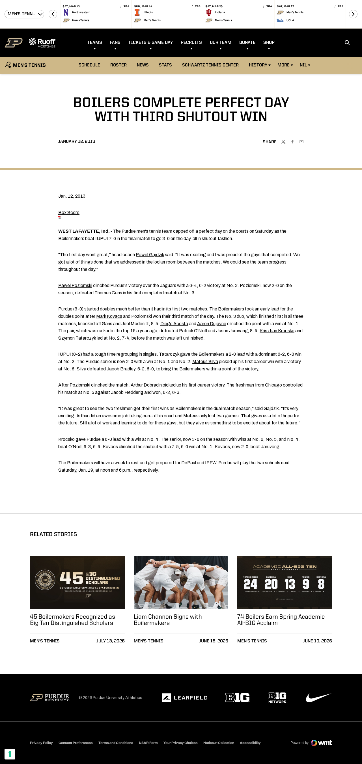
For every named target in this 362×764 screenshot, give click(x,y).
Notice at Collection (218, 743)
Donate (247, 42)
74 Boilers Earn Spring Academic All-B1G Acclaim (281, 620)
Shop (269, 42)
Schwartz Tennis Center (210, 65)
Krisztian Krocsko (277, 330)
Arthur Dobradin (146, 385)
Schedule (89, 65)
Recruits (191, 42)
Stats (165, 65)
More (283, 65)
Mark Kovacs (109, 316)
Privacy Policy (41, 743)
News (143, 65)
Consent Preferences (76, 743)
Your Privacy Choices (180, 743)
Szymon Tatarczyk (77, 338)
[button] (53, 14)
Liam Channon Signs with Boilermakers (168, 620)
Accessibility (250, 743)
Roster (118, 65)
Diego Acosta (174, 323)
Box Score (68, 212)
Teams (94, 42)
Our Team (220, 42)
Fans (115, 42)
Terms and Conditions (115, 743)
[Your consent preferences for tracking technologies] (10, 754)
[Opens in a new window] (184, 697)
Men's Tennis (45, 641)
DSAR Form (148, 743)
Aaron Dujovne (211, 323)
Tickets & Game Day (150, 42)
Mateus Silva (205, 361)
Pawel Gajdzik (150, 254)
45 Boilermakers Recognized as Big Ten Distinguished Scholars (72, 620)
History (258, 65)
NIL (303, 65)
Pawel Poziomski (75, 285)
